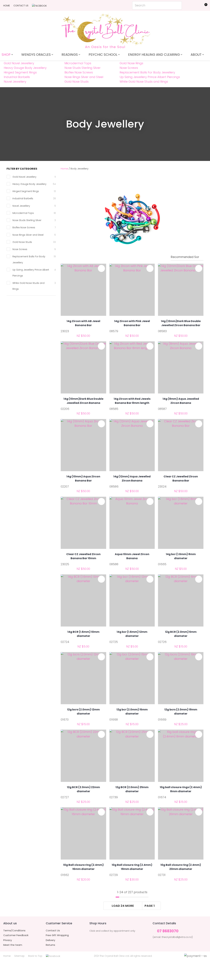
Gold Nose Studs (76, 81)
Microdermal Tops (77, 63)
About (196, 54)
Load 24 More (123, 906)
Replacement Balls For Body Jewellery (147, 72)
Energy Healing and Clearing (154, 54)
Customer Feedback (15, 935)
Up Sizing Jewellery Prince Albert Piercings (150, 77)
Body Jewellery (79, 168)
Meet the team (12, 945)
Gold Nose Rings (131, 63)
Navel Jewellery (15, 81)
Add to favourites (101, 268)
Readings (70, 54)
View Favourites (196, 6)
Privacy (7, 940)
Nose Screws (129, 68)
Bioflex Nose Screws (78, 72)
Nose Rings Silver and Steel (83, 77)
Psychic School (103, 54)
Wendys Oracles (36, 54)
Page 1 (150, 906)
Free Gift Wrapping (57, 935)
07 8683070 (167, 931)
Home (6, 5)
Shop (6, 54)
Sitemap (19, 956)
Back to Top (35, 956)
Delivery (50, 940)
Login (189, 5)
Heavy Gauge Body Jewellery (25, 68)
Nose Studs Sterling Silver (82, 68)
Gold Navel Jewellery (19, 63)
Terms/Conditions (14, 930)
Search (178, 5)
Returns (50, 945)
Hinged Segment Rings (20, 72)
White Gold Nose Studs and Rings (144, 81)
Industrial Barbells (17, 77)
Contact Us (20, 5)
